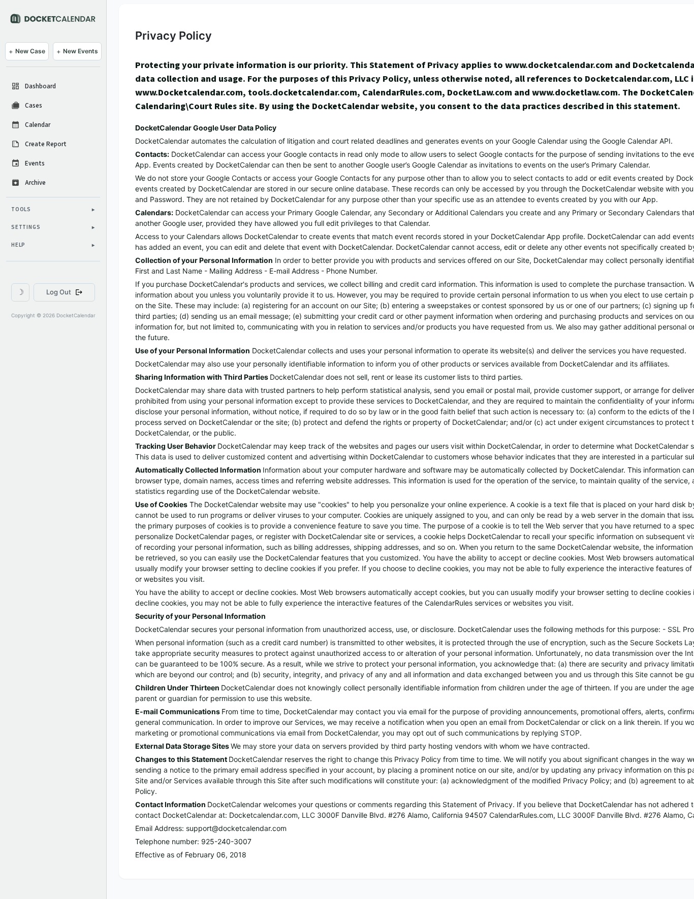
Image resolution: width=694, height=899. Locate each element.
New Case (27, 51)
